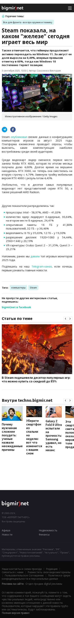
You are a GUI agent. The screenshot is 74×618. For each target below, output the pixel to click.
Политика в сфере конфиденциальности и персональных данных (36, 577)
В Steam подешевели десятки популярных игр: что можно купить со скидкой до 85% (36, 379)
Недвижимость (48, 530)
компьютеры (18, 287)
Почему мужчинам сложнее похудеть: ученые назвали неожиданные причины (12, 437)
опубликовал (19, 137)
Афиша (6, 530)
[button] (65, 319)
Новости (7, 534)
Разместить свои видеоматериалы (49, 572)
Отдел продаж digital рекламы (44, 583)
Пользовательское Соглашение (24, 575)
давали (35, 256)
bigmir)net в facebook (16, 307)
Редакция (51, 569)
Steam (33, 287)
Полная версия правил (15, 613)
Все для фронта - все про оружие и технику (27, 22)
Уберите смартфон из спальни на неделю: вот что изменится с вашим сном (34, 437)
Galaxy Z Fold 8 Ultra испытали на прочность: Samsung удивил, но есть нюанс (54, 435)
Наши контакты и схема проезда (22, 569)
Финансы (44, 534)
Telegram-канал (41, 266)
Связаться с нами (12, 572)
